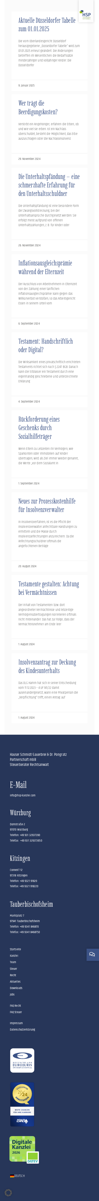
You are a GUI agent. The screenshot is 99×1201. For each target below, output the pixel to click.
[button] (8, 1192)
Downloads (16, 988)
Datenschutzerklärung (22, 1029)
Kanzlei (14, 955)
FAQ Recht (15, 1005)
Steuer (13, 968)
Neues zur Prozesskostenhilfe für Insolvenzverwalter (47, 505)
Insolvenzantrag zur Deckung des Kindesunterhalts (47, 666)
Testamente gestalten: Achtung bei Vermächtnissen (48, 588)
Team (13, 962)
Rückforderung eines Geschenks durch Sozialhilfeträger (39, 427)
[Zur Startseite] (86, 11)
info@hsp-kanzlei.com (22, 795)
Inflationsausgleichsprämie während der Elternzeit (45, 267)
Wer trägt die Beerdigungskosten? (38, 107)
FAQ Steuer (16, 1012)
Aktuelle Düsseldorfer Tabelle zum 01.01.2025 (47, 24)
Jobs (12, 994)
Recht (13, 975)
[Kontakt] (92, 954)
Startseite (15, 949)
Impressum (16, 1023)
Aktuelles (15, 981)
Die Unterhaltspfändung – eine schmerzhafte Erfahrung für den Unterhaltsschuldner (49, 185)
